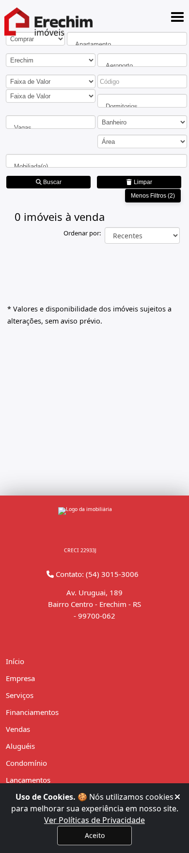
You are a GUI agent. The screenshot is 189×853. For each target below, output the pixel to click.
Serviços (19, 695)
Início (15, 661)
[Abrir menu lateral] (177, 17)
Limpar (142, 182)
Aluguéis (20, 746)
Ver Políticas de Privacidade (94, 820)
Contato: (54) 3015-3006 (96, 574)
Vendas (18, 729)
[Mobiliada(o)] (96, 166)
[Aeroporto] (142, 65)
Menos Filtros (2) (153, 195)
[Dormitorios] (142, 106)
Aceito (95, 835)
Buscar (52, 182)
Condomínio (26, 763)
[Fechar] (177, 796)
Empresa (20, 678)
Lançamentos (28, 780)
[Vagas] (50, 127)
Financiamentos (32, 712)
